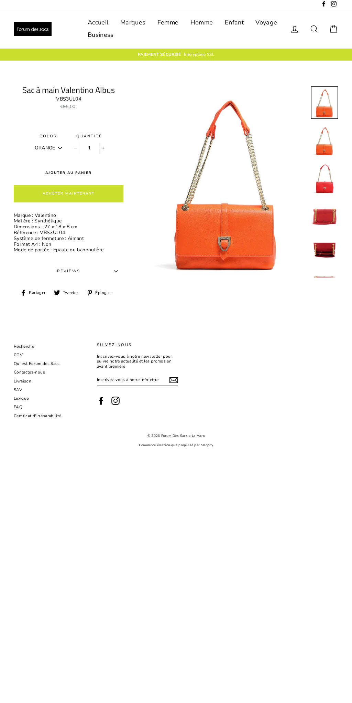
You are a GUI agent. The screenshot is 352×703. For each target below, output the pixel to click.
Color (48, 136)
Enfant (234, 22)
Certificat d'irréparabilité (37, 416)
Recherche (24, 346)
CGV (18, 355)
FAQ (18, 407)
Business (101, 35)
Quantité (89, 136)
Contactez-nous (29, 372)
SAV (18, 389)
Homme (201, 22)
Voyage (266, 22)
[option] (176, 54)
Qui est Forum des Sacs (37, 363)
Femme (168, 22)
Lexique (21, 398)
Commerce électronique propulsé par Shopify (176, 445)
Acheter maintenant (69, 193)
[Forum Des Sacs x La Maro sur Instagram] (115, 401)
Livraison (22, 381)
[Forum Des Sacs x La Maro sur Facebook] (101, 401)
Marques (132, 22)
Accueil (98, 22)
